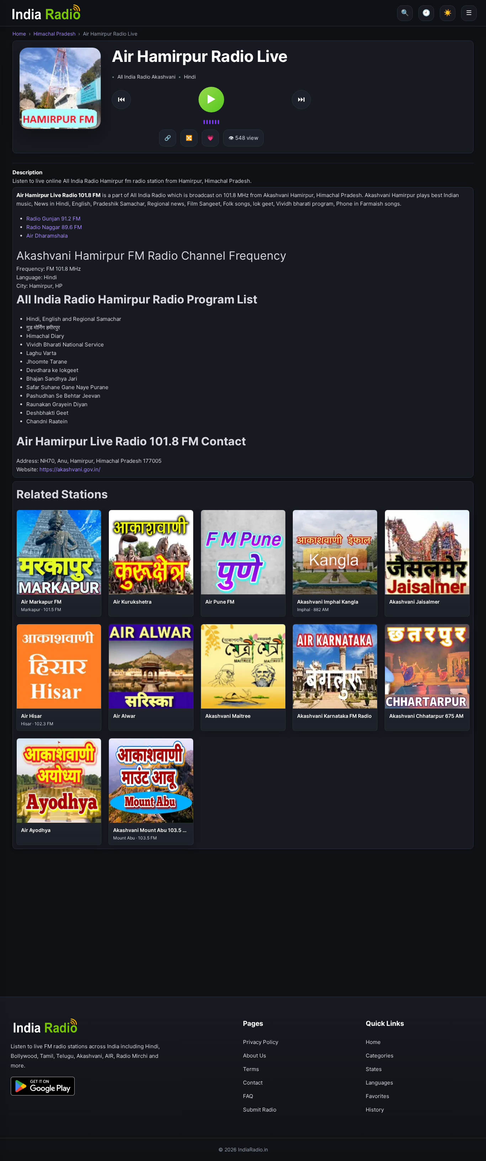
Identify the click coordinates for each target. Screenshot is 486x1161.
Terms (251, 1069)
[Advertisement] (225, 900)
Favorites (377, 1096)
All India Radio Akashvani (146, 77)
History (375, 1109)
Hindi (190, 77)
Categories (379, 1055)
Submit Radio (259, 1109)
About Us (254, 1055)
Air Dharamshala (47, 235)
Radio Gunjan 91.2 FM (53, 218)
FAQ (248, 1096)
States (374, 1069)
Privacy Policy (260, 1042)
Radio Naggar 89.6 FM (54, 227)
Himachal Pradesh (54, 34)
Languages (379, 1082)
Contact (253, 1082)
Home (19, 34)
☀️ (447, 12)
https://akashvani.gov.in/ (69, 469)
